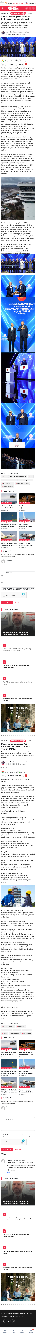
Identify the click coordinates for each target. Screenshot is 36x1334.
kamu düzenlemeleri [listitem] (8, 1026)
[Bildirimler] (33, 8)
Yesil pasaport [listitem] (26, 1033)
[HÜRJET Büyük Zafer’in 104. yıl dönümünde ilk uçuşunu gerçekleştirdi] (9, 539)
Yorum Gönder (7, 602)
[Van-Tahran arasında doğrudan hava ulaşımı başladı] (27, 502)
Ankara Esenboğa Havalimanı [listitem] (17, 476)
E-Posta (4, 582)
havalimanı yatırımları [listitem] (25, 480)
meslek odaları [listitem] (6, 1030)
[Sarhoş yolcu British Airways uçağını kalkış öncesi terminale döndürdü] (18, 644)
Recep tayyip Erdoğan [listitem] (22, 483)
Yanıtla (8, 1172)
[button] (26, 8)
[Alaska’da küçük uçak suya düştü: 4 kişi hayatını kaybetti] (9, 502)
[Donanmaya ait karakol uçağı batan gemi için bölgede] (9, 520)
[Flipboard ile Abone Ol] (22, 60)
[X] (3, 1321)
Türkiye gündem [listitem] (14, 1033)
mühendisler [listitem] (26, 1030)
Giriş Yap (18, 602)
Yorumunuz (9, 560)
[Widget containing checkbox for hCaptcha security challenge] (14, 595)
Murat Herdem (11, 32)
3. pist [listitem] (4, 476)
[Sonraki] (2, 4)
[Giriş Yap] (30, 8)
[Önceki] (2, 1)
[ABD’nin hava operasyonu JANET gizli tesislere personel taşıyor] (27, 520)
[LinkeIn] (9, 1321)
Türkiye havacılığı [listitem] (7, 486)
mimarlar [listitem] (17, 1030)
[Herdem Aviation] (12, 8)
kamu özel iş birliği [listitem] (7, 483)
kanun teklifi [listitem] (21, 1026)
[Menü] (3, 8)
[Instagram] (14, 1321)
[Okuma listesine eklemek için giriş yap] (26, 64)
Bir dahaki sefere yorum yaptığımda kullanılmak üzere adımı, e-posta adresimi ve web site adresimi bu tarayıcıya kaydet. (18, 589)
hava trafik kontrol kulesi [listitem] (9, 480)
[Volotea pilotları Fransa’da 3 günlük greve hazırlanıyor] (27, 539)
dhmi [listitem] (30, 476)
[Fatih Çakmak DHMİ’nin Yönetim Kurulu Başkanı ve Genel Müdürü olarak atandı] (18, 624)
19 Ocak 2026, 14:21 (19, 1160)
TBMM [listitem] (4, 1033)
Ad (2, 575)
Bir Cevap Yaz (7, 551)
